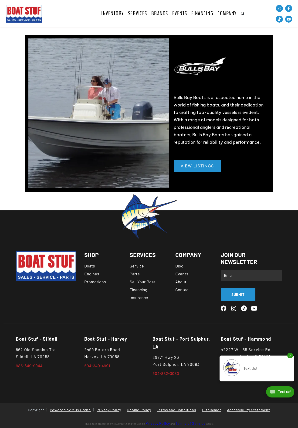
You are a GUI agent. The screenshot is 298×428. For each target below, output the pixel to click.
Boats (89, 265)
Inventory (112, 13)
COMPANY (227, 13)
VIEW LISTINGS (197, 166)
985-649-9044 (29, 365)
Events (179, 13)
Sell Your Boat (142, 281)
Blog (179, 265)
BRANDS (159, 13)
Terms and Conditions (176, 409)
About (180, 281)
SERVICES (137, 13)
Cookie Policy (139, 409)
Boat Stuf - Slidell (37, 339)
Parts (135, 273)
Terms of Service (190, 423)
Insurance (139, 297)
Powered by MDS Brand (70, 409)
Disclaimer (211, 409)
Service (137, 265)
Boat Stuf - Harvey (105, 339)
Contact (182, 289)
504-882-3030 (165, 373)
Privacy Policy (109, 409)
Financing (202, 13)
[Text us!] (280, 393)
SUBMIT (238, 294)
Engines (91, 273)
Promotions (95, 281)
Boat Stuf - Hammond (246, 339)
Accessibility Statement (248, 409)
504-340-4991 (97, 365)
